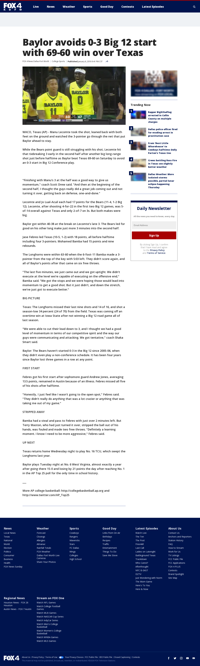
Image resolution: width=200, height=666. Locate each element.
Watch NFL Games (46, 602)
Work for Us (174, 551)
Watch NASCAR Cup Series (50, 616)
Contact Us (174, 532)
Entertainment (109, 547)
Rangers (74, 536)
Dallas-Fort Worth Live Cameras (48, 557)
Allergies (41, 540)
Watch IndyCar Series (47, 620)
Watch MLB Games (46, 612)
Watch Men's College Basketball (47, 625)
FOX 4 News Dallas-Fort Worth (35, 61)
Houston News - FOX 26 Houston (16, 604)
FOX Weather (43, 551)
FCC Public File (175, 559)
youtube (187, 658)
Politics (7, 551)
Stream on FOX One (50, 598)
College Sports (58, 61)
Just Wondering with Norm (148, 577)
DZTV (138, 574)
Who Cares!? (141, 562)
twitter (175, 658)
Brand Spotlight (176, 574)
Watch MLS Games (46, 640)
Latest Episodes (146, 528)
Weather (43, 528)
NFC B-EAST (141, 570)
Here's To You (142, 585)
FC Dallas (74, 547)
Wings (73, 551)
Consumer (9, 555)
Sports (74, 528)
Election (8, 547)
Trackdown (141, 559)
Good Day (109, 528)
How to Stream (176, 547)
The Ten (139, 536)
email (193, 658)
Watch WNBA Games (47, 637)
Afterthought (141, 566)
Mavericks (75, 540)
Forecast (41, 532)
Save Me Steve (110, 555)
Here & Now (141, 589)
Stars (72, 544)
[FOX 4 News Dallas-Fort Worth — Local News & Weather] (14, 6)
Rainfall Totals (44, 547)
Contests (172, 570)
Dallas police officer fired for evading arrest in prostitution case (163, 132)
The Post (140, 540)
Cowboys (74, 532)
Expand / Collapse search (194, 6)
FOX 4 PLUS (174, 566)
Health (7, 562)
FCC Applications (176, 562)
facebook (168, 658)
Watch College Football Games (48, 608)
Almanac (41, 544)
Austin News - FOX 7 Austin (17, 609)
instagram (181, 658)
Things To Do (109, 551)
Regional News (14, 598)
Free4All (139, 544)
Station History (175, 540)
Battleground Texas (145, 555)
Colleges (74, 555)
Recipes (106, 540)
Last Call (139, 547)
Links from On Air (111, 532)
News (8, 528)
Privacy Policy (157, 250)
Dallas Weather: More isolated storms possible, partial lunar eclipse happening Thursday (161, 181)
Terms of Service (156, 252)
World (7, 544)
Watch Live (141, 532)
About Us (174, 528)
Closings (41, 536)
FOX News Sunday (13, 566)
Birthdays (107, 536)
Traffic (105, 544)
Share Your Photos (46, 561)
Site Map (172, 577)
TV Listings (173, 555)
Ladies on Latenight (145, 551)
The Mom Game (143, 581)
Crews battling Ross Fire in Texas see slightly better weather (162, 163)
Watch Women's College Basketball (49, 632)
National (8, 540)
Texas (7, 536)
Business (8, 559)
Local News (10, 532)
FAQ (170, 544)
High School (76, 559)
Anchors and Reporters (180, 536)
